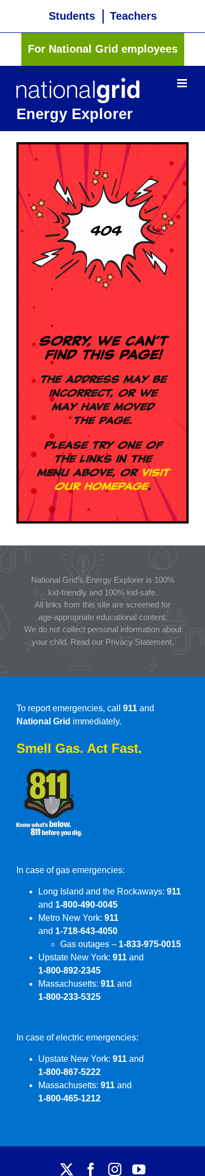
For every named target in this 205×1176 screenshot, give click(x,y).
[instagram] (114, 1169)
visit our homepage (111, 479)
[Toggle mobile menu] (183, 83)
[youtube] (138, 1169)
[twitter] (66, 1169)
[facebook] (90, 1169)
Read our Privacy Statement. (122, 641)
